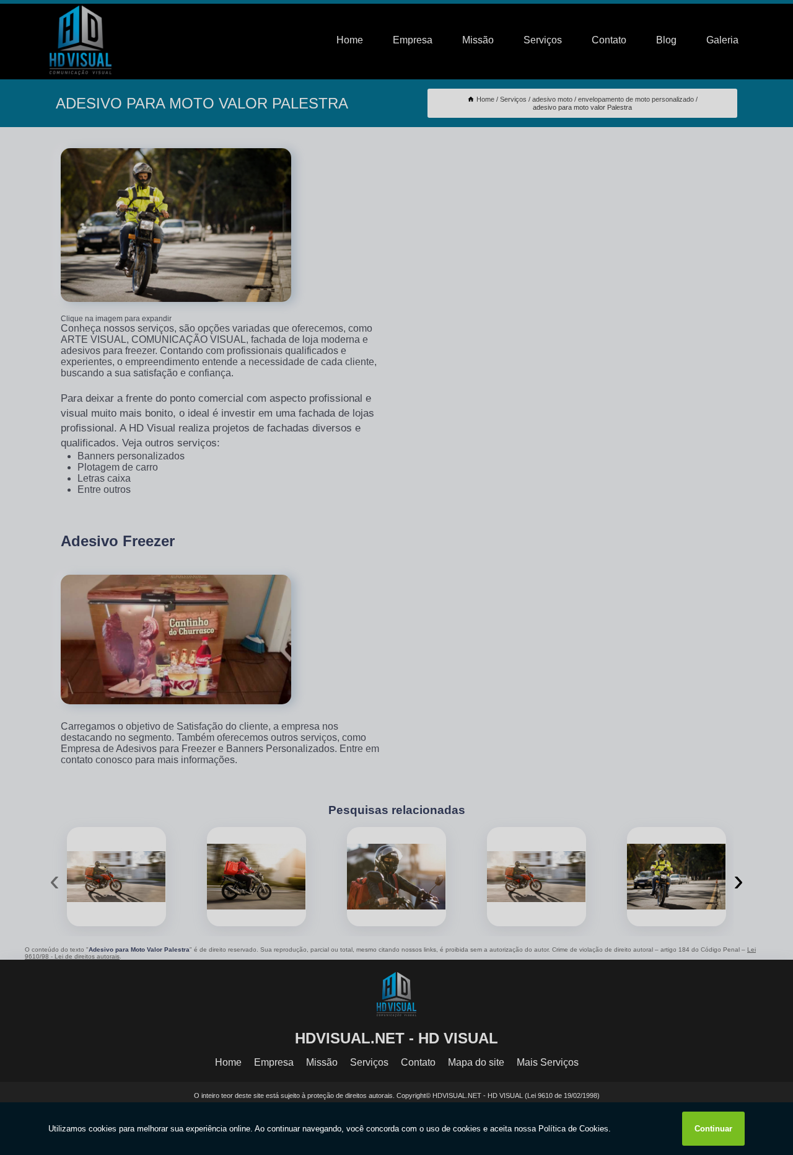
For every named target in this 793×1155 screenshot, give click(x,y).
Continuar (713, 1128)
